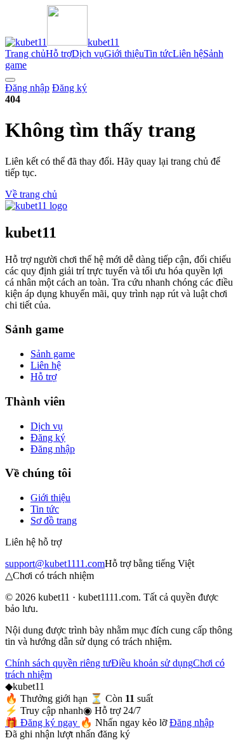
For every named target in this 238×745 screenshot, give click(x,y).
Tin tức (158, 53)
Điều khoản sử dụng (152, 663)
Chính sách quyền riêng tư (58, 663)
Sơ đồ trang (53, 520)
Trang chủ (25, 53)
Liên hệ (188, 53)
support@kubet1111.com (55, 563)
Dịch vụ (88, 53)
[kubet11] (36, 205)
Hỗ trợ (59, 53)
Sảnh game (52, 353)
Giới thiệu (124, 53)
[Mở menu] (10, 80)
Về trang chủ (31, 194)
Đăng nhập (27, 87)
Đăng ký (69, 87)
